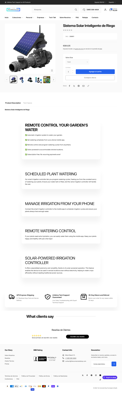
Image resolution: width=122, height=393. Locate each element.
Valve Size (69, 57)
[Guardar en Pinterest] (79, 86)
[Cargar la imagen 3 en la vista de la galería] (21, 79)
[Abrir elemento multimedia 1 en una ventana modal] (30, 49)
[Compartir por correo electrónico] (83, 86)
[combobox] (55, 9)
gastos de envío (79, 49)
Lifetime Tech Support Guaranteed (60, 296)
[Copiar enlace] (88, 86)
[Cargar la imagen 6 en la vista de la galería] (46, 79)
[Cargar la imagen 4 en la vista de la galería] (30, 79)
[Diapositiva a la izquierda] (7, 80)
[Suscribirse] (114, 364)
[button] (113, 9)
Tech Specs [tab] (27, 103)
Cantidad (67, 67)
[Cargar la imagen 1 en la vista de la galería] (13, 79)
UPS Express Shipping (25, 295)
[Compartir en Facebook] (69, 86)
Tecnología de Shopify (112, 388)
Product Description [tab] (13, 103)
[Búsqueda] (76, 10)
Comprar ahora (90, 78)
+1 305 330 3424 (70, 358)
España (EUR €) (99, 2)
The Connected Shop (102, 388)
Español (111, 2)
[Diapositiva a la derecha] (53, 80)
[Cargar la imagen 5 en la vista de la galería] (38, 79)
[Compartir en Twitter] (74, 86)
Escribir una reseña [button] (77, 337)
